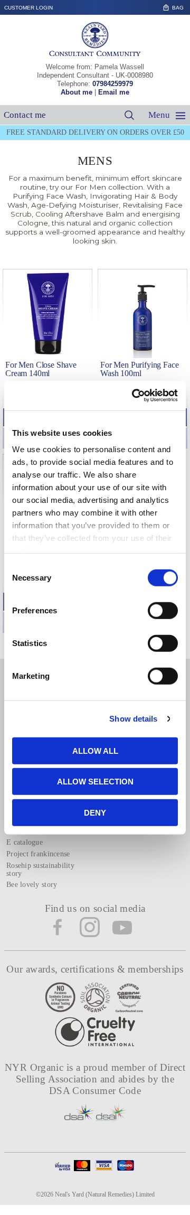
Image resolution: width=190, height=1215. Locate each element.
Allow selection (95, 781)
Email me (113, 92)
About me (76, 92)
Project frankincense (38, 854)
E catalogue (24, 842)
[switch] (163, 610)
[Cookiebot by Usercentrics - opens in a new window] (134, 396)
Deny (95, 812)
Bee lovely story (31, 885)
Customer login (28, 8)
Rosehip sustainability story (40, 869)
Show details (133, 718)
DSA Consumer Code (95, 1090)
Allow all (95, 750)
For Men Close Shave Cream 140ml (41, 369)
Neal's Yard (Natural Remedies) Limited (105, 1194)
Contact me (25, 115)
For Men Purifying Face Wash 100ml (139, 369)
